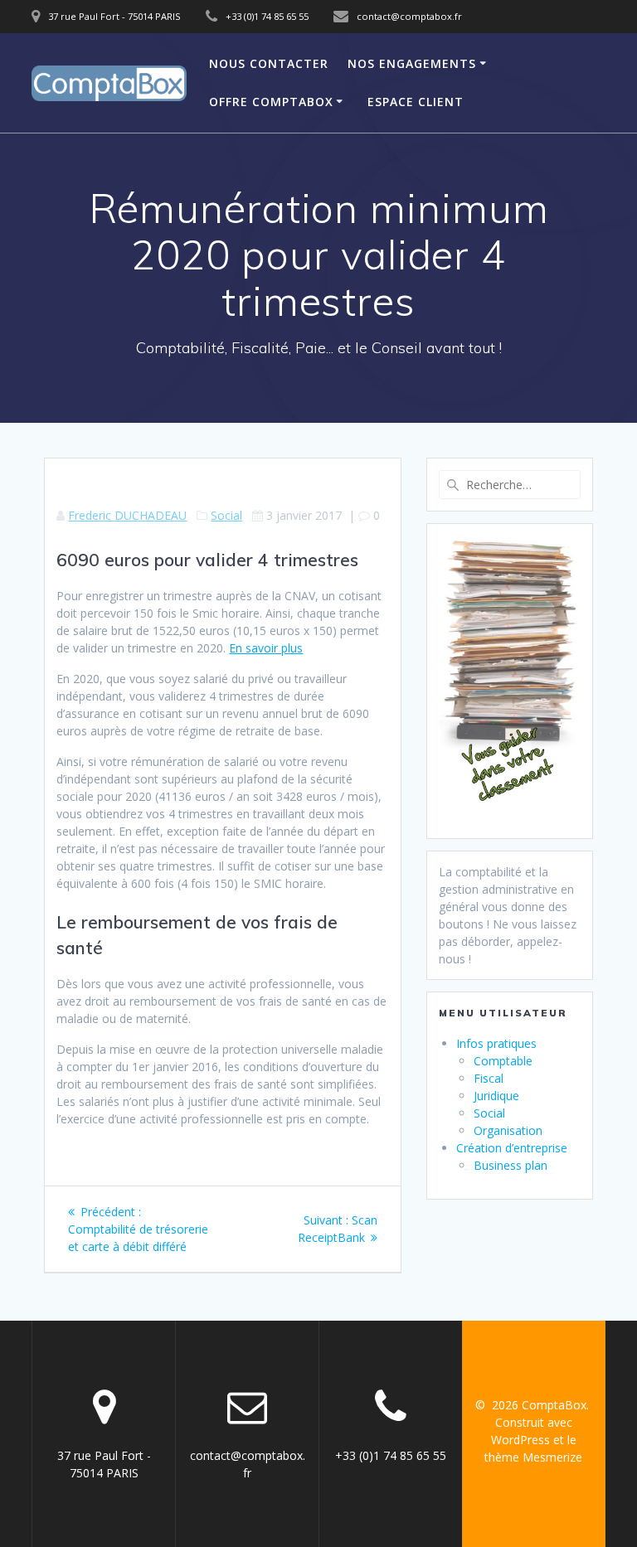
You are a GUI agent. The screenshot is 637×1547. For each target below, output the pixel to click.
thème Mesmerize (533, 1457)
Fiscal (488, 1078)
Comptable (503, 1061)
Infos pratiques (496, 1043)
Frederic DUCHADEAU (127, 515)
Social (226, 515)
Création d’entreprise (511, 1148)
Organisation (508, 1130)
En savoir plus (266, 648)
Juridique (496, 1095)
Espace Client (415, 101)
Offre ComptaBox (271, 101)
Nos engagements (412, 63)
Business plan (510, 1165)
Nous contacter (268, 63)
